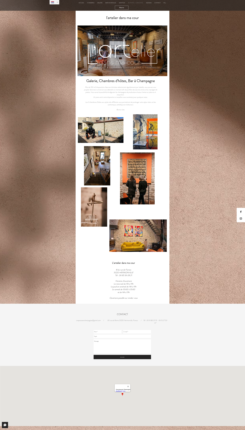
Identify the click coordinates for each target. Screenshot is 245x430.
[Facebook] (240, 211)
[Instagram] (240, 218)
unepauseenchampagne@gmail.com (88, 320)
